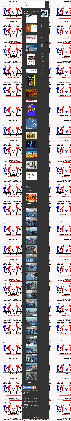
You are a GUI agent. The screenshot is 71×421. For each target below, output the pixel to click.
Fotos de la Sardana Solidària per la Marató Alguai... (44, 62)
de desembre (43, 60)
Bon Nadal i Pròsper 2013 (26, 187)
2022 (41, 53)
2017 (41, 56)
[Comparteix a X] (29, 203)
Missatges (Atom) (27, 414)
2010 (41, 73)
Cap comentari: (26, 203)
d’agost (42, 67)
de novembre (43, 65)
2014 (41, 58)
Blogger (38, 417)
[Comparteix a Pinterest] (30, 203)
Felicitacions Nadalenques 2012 (27, 10)
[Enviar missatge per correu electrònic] (27, 203)
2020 (41, 54)
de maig (42, 69)
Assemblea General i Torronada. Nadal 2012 (29, 397)
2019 (41, 55)
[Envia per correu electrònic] (28, 203)
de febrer (42, 71)
